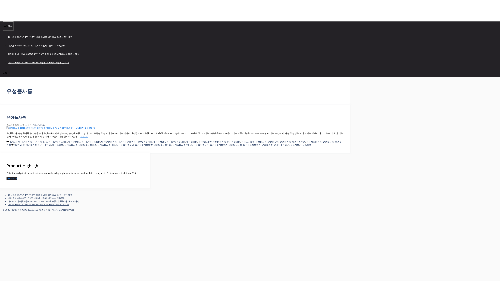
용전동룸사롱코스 (200, 144)
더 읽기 (84, 136)
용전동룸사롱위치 (162, 144)
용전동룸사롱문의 (125, 144)
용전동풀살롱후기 (252, 144)
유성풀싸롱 (305, 144)
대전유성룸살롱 (92, 141)
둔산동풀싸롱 (233, 141)
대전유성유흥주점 (127, 141)
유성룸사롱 (261, 141)
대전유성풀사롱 (144, 141)
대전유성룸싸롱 (109, 141)
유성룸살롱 (273, 141)
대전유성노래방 (59, 141)
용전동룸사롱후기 (219, 144)
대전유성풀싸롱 (177, 141)
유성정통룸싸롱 (314, 141)
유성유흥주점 (298, 141)
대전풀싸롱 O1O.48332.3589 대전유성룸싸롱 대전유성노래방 (38, 62)
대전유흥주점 (44, 144)
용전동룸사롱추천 (181, 144)
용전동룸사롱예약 (144, 144)
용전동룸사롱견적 (106, 144)
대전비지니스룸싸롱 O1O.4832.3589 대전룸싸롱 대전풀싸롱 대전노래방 (43, 54)
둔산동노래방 (205, 141)
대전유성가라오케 (42, 141)
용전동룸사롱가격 (87, 144)
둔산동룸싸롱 (219, 141)
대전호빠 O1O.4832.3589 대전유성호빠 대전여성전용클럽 (36, 45)
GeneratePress (66, 209)
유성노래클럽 (248, 141)
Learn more (12, 178)
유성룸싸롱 (285, 141)
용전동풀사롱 (235, 144)
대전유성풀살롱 (161, 141)
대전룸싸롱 (26, 141)
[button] (5, 73)
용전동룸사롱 (71, 144)
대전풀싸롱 (191, 141)
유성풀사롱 (16, 117)
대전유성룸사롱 (76, 141)
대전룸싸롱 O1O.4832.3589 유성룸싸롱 (34, 10)
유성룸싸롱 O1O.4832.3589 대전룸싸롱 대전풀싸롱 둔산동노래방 (40, 37)
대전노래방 (14, 141)
